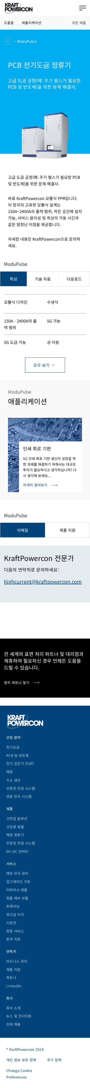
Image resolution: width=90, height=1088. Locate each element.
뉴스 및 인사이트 (19, 1015)
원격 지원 (13, 939)
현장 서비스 (15, 931)
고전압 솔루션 (16, 818)
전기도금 (13, 747)
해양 (9, 771)
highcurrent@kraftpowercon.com (43, 581)
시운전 (11, 922)
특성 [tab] (13, 279)
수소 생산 (13, 780)
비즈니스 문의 (16, 961)
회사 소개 (13, 1007)
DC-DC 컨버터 (17, 851)
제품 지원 (13, 969)
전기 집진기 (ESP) (20, 763)
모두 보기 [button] (41, 365)
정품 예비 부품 (17, 898)
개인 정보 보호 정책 (21, 1059)
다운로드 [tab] (74, 279)
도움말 (9, 22)
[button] (7, 41)
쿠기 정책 (54, 1059)
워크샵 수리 (15, 914)
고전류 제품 (15, 826)
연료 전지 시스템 (19, 796)
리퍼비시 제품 (16, 889)
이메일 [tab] (22, 530)
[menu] (82, 8)
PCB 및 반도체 (17, 755)
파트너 (11, 977)
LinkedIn (14, 985)
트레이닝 (13, 906)
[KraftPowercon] (18, 8)
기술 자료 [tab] (43, 279)
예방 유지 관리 (17, 873)
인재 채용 (13, 1024)
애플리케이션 (31, 22)
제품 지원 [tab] (68, 530)
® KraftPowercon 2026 (25, 1049)
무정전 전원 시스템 (20, 788)
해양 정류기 (15, 834)
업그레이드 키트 (18, 881)
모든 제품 (79, 22)
